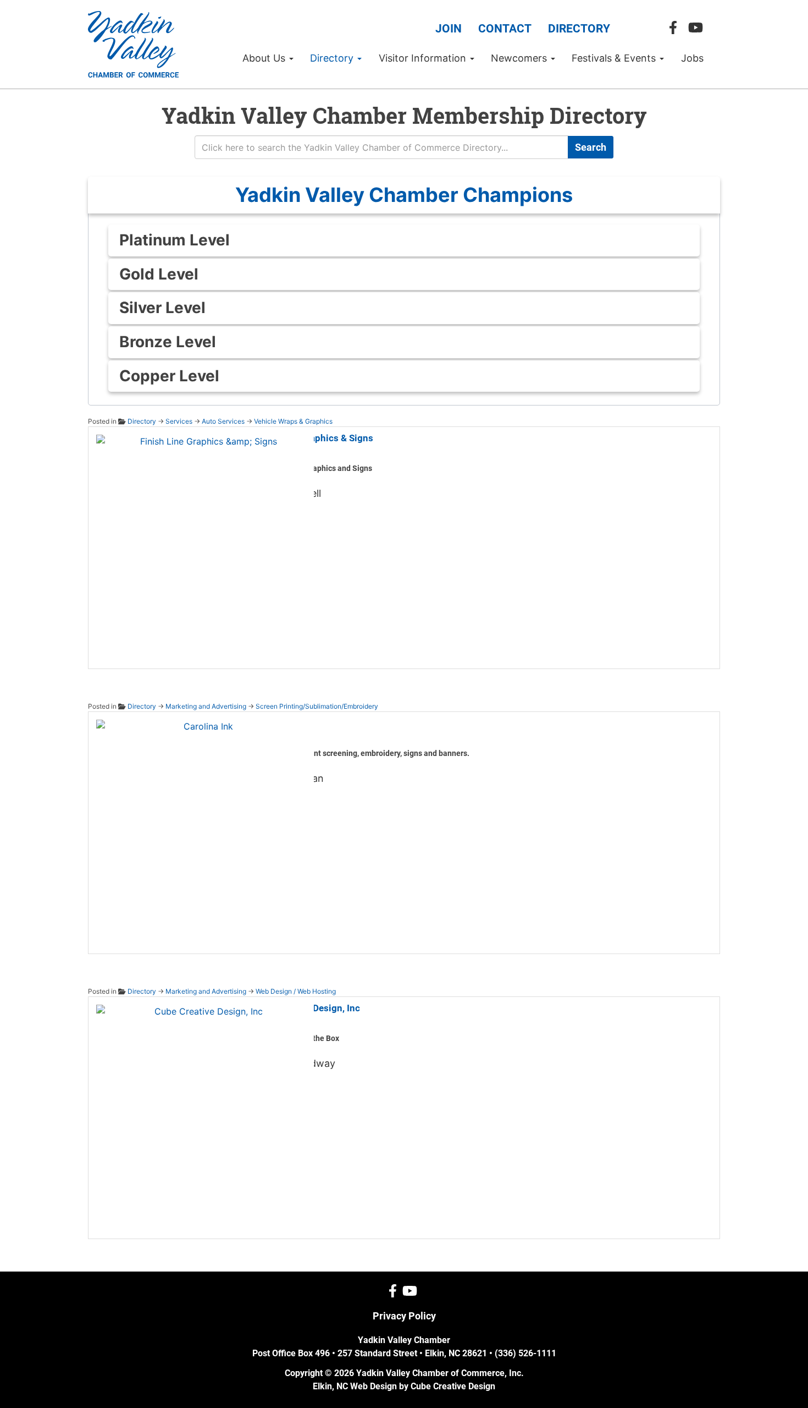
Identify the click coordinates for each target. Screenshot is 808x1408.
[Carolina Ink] (204, 826)
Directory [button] (333, 58)
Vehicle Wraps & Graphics (293, 421)
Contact (505, 28)
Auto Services (223, 421)
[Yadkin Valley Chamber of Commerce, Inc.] (133, 44)
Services (178, 421)
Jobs (692, 58)
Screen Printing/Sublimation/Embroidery (317, 706)
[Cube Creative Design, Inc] (204, 1111)
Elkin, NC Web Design (355, 1386)
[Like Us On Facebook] (676, 28)
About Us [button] (265, 58)
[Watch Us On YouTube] (698, 28)
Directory (579, 28)
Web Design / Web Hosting (296, 991)
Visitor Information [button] (424, 58)
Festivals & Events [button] (615, 58)
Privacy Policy (404, 1316)
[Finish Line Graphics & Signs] (204, 541)
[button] (404, 195)
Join (448, 28)
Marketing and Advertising (205, 706)
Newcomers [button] (520, 58)
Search (590, 147)
